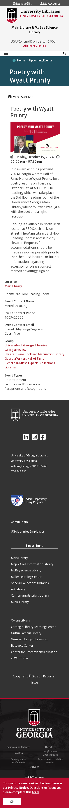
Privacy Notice (18, 787)
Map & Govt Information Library (32, 564)
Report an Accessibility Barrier (50, 761)
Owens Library (20, 620)
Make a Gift (24, 3)
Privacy (34, 766)
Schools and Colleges (18, 747)
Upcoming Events (40, 60)
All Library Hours (34, 46)
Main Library (13, 286)
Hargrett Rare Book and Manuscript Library (34, 354)
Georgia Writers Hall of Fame (24, 358)
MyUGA (19, 753)
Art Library (18, 589)
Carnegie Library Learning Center (33, 627)
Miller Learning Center (26, 577)
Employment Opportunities (50, 753)
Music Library (20, 602)
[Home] (34, 15)
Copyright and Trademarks (18, 761)
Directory (50, 747)
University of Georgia (34, 723)
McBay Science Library (26, 570)
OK (12, 801)
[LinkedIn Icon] (26, 438)
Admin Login (19, 522)
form (35, 792)
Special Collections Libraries (30, 583)
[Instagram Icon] (35, 438)
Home (21, 60)
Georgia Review (15, 350)
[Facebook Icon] (43, 438)
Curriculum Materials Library (30, 595)
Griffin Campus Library (26, 633)
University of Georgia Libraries (26, 345)
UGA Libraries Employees (28, 531)
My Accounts (51, 3)
